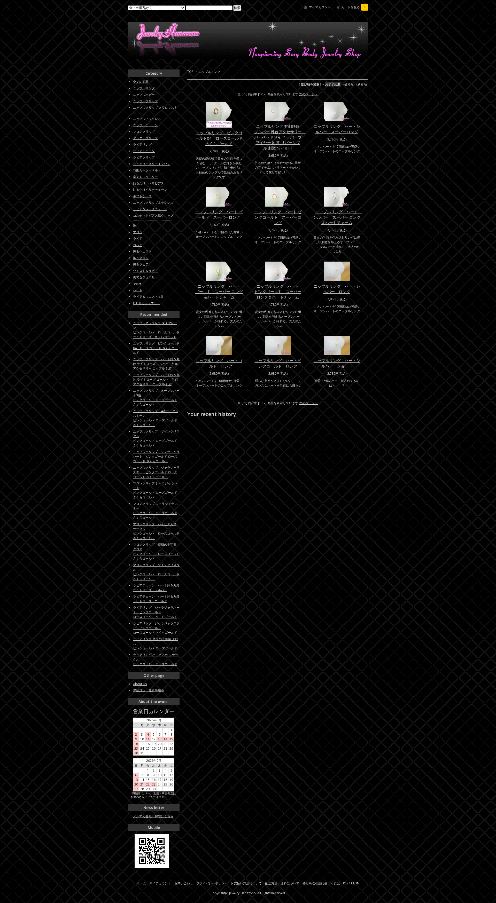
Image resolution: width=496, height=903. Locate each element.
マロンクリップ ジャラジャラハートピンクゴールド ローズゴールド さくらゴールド (155, 490)
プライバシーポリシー (211, 883)
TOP (190, 71)
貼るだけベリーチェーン (150, 189)
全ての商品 (141, 82)
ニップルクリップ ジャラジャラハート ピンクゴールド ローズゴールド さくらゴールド (156, 456)
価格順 (349, 84)
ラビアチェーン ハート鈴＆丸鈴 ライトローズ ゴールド (158, 598)
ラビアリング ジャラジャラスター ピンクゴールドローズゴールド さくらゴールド (156, 628)
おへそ (137, 245)
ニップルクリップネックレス (153, 202)
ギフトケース (142, 196)
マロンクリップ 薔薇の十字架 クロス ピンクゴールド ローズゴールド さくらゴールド (156, 551)
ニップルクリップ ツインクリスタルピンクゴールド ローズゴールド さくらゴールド (156, 438)
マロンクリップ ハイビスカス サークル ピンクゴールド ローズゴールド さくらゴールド (156, 531)
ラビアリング (142, 144)
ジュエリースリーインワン (151, 164)
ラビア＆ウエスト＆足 (148, 296)
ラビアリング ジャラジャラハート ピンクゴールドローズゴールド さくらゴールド (156, 612)
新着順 (362, 84)
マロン (137, 232)
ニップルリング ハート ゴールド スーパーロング (219, 214)
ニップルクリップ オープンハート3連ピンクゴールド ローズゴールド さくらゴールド (156, 397)
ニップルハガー (144, 94)
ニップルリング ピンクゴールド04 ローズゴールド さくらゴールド (219, 138)
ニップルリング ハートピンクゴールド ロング (278, 363)
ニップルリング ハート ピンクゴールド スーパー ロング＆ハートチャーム (279, 292)
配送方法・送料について (282, 883)
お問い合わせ (183, 883)
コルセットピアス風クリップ (153, 215)
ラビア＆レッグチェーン (150, 209)
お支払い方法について (246, 883)
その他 (137, 283)
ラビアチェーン (144, 151)
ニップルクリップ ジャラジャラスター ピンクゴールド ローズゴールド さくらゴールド (156, 472)
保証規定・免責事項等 (148, 690)
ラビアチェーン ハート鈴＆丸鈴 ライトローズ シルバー (158, 587)
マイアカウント (320, 7)
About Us (140, 684)
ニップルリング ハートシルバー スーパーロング (337, 129)
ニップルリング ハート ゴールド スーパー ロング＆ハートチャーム (219, 292)
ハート (137, 290)
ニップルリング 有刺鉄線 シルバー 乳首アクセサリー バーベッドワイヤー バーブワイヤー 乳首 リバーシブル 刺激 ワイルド (280, 137)
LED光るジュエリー (146, 303)
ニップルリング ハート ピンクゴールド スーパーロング (278, 217)
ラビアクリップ (144, 157)
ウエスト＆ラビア (145, 271)
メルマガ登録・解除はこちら (153, 816)
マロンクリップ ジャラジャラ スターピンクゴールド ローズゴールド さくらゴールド (155, 510)
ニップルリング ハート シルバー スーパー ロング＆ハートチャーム (337, 217)
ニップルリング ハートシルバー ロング (337, 289)
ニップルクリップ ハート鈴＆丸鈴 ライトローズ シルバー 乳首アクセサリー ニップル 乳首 (156, 364)
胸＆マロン (141, 258)
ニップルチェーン (145, 125)
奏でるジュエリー (145, 177)
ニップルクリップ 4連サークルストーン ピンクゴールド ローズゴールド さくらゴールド (155, 418)
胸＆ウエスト (142, 251)
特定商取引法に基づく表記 (321, 883)
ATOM (355, 883)
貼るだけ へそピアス (148, 183)
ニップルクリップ (145, 101)
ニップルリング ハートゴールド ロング (219, 363)
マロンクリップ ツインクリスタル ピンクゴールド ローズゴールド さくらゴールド (156, 572)
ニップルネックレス (147, 118)
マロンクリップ (144, 131)
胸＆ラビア (141, 264)
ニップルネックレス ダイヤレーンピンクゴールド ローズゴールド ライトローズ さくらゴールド (156, 330)
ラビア (137, 238)
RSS (345, 883)
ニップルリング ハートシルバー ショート (337, 363)
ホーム (141, 883)
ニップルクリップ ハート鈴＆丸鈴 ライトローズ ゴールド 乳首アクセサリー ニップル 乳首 (156, 379)
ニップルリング (209, 71)
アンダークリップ (145, 138)
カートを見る (353, 7)
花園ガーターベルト (147, 170)
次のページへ (308, 94)
